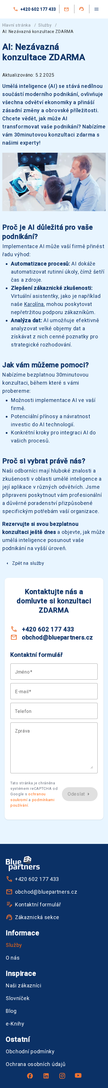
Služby (45, 25)
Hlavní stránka (16, 25)
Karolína (34, 304)
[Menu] (96, 9)
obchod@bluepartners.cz (57, 637)
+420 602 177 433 (38, 9)
